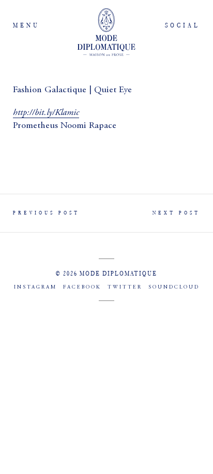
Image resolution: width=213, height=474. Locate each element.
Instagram (35, 287)
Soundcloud (174, 287)
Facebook (82, 287)
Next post (176, 212)
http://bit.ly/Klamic (46, 112)
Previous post (46, 212)
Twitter (125, 287)
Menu (26, 25)
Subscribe (106, 333)
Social (182, 25)
